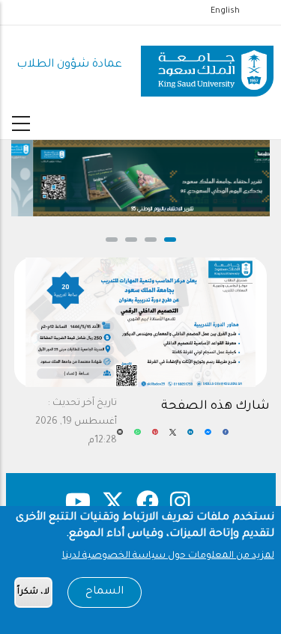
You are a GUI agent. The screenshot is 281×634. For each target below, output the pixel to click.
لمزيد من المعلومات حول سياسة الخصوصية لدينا (168, 556)
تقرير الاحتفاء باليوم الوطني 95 (148, 210)
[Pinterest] (155, 438)
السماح (104, 592)
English (225, 11)
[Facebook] (226, 438)
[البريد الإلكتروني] (120, 438)
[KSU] (207, 65)
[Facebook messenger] (208, 438)
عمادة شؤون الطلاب (69, 64)
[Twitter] (172, 438)
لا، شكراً (33, 592)
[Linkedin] (190, 438)
